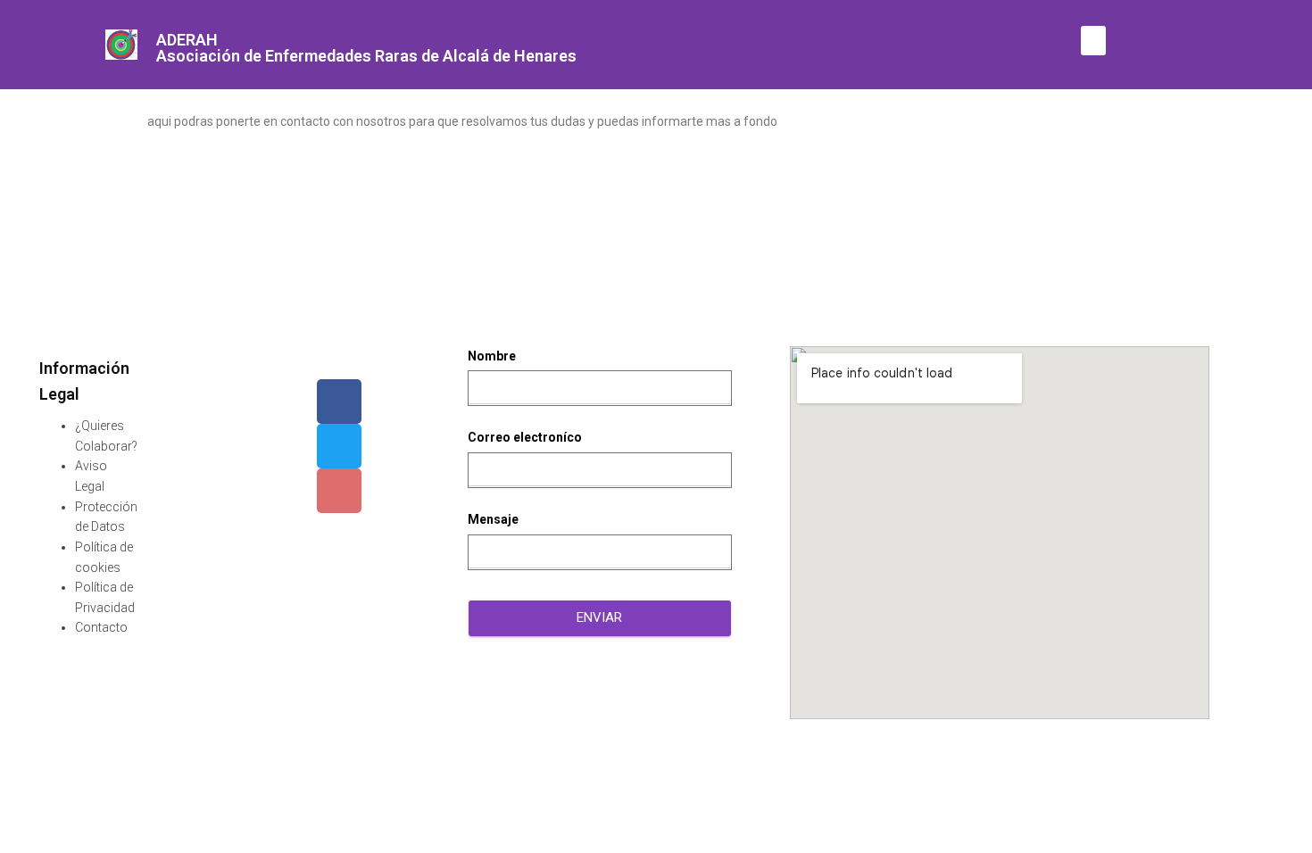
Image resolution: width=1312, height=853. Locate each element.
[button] (1093, 40)
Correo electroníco (525, 437)
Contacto (101, 627)
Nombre (492, 356)
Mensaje (493, 519)
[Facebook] (339, 401)
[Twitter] (339, 446)
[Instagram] (339, 490)
